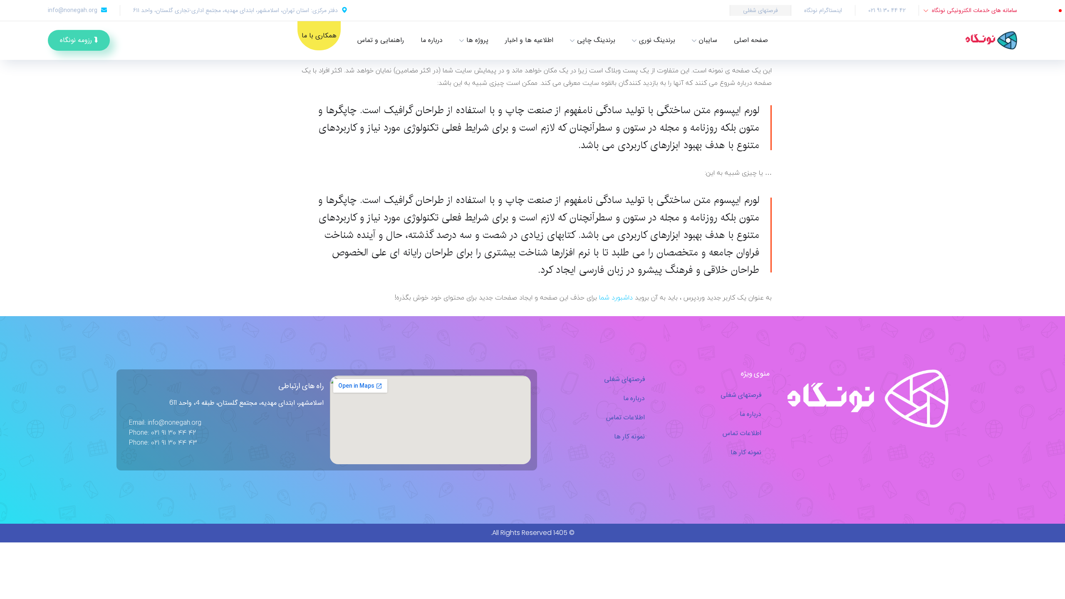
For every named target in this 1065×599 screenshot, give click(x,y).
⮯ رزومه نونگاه (79, 40)
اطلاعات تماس (742, 433)
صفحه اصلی (751, 40)
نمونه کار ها (746, 452)
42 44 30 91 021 (887, 10)
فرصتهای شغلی (760, 10)
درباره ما (432, 40)
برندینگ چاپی (596, 40)
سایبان (708, 40)
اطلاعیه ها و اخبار (529, 40)
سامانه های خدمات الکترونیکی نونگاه (974, 10)
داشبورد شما (616, 297)
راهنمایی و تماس (380, 40)
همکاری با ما (319, 35)
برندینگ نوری (657, 40)
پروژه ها (477, 40)
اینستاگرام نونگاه (823, 10)
